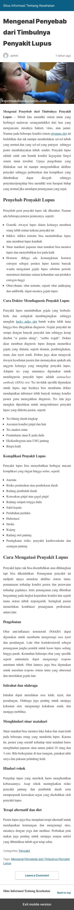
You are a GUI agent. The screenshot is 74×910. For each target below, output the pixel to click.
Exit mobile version (37, 904)
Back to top (64, 892)
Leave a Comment (37, 875)
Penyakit (24, 850)
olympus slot (59, 133)
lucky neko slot (26, 321)
